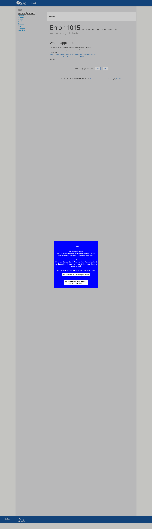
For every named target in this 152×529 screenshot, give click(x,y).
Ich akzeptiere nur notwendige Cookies (76, 275)
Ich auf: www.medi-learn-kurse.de (76, 282)
